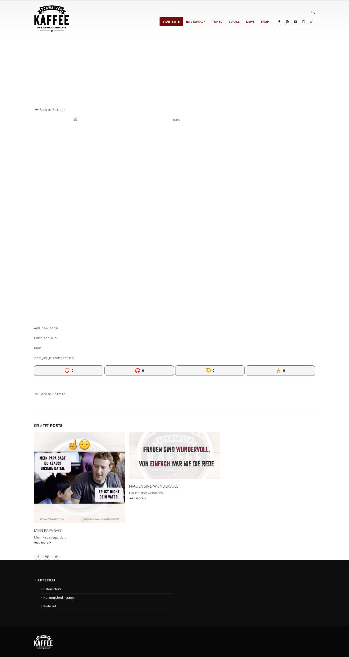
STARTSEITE (171, 22)
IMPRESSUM (46, 580)
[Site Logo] (52, 18)
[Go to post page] (79, 477)
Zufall (234, 22)
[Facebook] (279, 21)
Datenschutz (52, 589)
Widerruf (49, 606)
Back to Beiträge (51, 109)
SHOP (265, 22)
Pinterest (47, 556)
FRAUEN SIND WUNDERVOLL (153, 486)
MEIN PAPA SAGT (48, 530)
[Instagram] (303, 21)
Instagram (56, 556)
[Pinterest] (287, 21)
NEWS (250, 22)
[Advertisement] (174, 71)
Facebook (38, 556)
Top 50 (217, 22)
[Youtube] (295, 21)
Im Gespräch (196, 22)
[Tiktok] (311, 21)
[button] (313, 12)
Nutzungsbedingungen (59, 598)
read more (41, 542)
